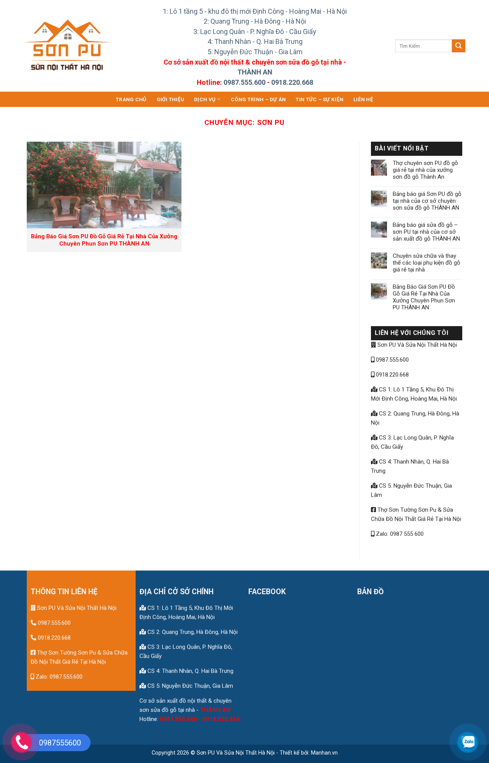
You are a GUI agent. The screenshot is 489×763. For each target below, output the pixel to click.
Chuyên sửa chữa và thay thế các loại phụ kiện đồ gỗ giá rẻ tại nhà (426, 262)
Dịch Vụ (204, 99)
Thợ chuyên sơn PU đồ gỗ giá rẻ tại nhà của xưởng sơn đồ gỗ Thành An (425, 170)
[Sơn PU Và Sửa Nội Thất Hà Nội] (68, 45)
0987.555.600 (244, 82)
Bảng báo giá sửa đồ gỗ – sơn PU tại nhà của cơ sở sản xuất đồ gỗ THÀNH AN (426, 231)
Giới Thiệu (171, 99)
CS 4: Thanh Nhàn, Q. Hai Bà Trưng (189, 671)
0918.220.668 (292, 82)
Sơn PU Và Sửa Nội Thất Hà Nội (416, 344)
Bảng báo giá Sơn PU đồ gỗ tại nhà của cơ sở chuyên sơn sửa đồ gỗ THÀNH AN (427, 201)
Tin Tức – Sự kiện (319, 99)
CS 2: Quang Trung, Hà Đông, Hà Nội (192, 632)
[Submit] (458, 45)
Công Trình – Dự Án (258, 99)
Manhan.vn (324, 753)
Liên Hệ (363, 99)
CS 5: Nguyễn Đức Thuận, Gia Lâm (189, 685)
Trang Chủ (131, 99)
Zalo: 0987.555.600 (58, 676)
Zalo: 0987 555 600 (399, 533)
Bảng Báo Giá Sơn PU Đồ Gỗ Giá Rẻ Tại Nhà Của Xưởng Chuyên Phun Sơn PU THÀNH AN (424, 297)
